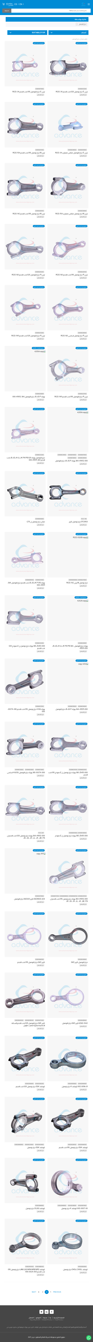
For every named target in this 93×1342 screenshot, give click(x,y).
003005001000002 (82, 150)
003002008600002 (19, 1144)
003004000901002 (29, 580)
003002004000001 (82, 1083)
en (20, 4)
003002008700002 (82, 1205)
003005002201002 (82, 393)
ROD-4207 (41, 832)
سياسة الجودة (59, 1319)
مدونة (45, 1318)
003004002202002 (39, 454)
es (15, 4)
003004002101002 (39, 580)
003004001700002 (39, 769)
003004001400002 (82, 706)
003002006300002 (39, 1144)
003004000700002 (82, 454)
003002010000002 (29, 1083)
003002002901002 (72, 1144)
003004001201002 (39, 706)
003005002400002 (82, 332)
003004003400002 (82, 458)
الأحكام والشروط (35, 1319)
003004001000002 (72, 454)
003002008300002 (82, 1266)
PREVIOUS (57, 1292)
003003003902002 (29, 1020)
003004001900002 (72, 706)
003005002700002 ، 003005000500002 (78, 580)
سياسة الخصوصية (47, 1319)
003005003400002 (72, 150)
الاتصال (31, 1318)
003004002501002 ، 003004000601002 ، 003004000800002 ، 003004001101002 (69, 896)
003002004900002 (62, 1205)
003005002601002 (82, 272)
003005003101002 (39, 150)
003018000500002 (39, 518)
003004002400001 (39, 393)
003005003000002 (82, 210)
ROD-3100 (84, 518)
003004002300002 (62, 454)
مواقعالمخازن (10, 4)
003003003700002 (39, 896)
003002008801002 (39, 1266)
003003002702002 (39, 1020)
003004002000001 (82, 643)
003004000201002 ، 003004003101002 (78, 769)
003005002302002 (39, 332)
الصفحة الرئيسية (59, 1318)
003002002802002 (39, 1083)
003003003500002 (82, 959)
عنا (50, 1318)
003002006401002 (82, 1144)
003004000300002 (29, 769)
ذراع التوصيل (83, 94)
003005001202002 (82, 88)
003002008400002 (39, 1205)
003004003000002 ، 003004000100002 (78, 832)
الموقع (38, 1318)
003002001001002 (29, 1266)
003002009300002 (72, 1083)
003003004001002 (39, 959)
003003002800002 (82, 1020)
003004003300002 (19, 769)
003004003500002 (72, 458)
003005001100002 (39, 88)
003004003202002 (39, 643)
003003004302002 (19, 1020)
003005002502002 (39, 272)
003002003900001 (72, 1205)
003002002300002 (29, 1144)
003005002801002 (39, 210)
